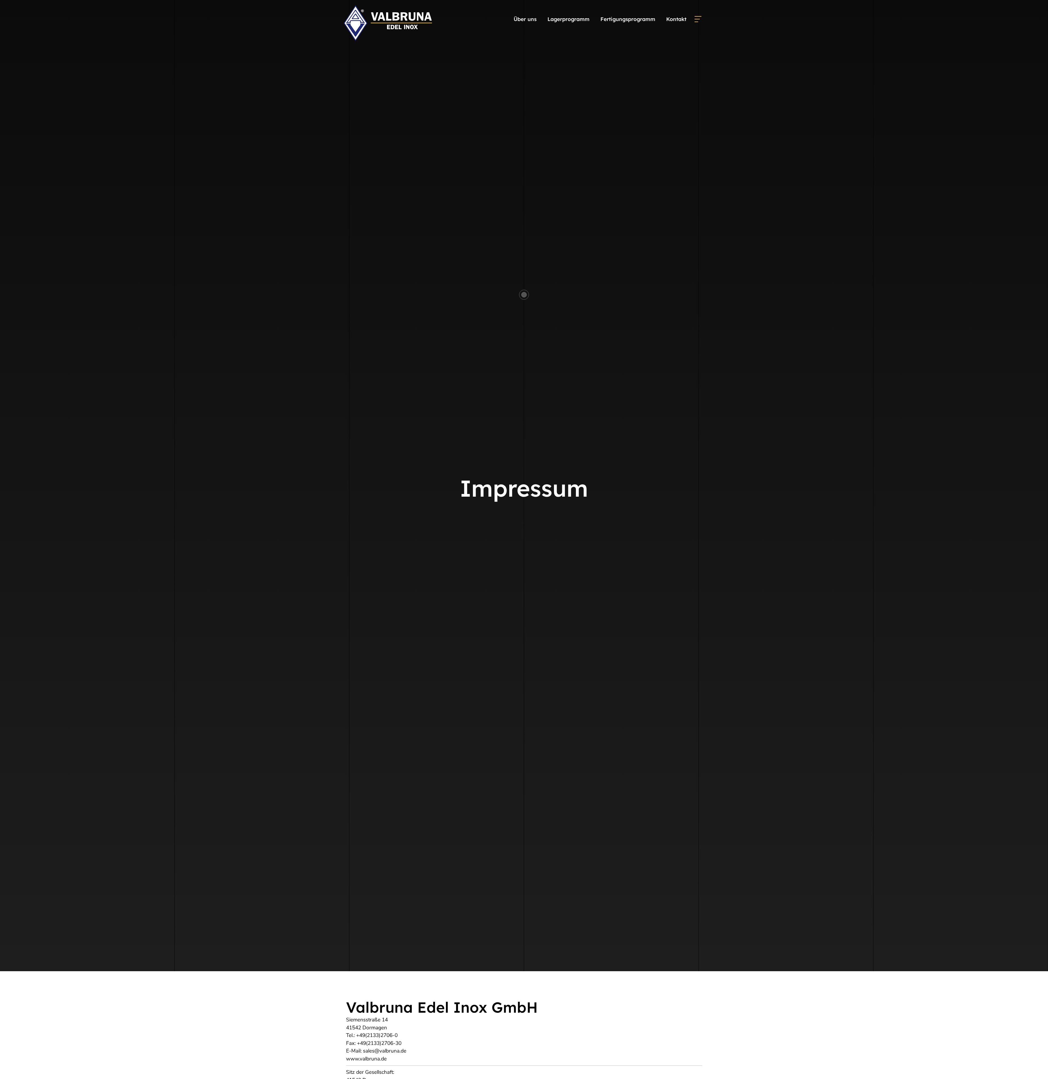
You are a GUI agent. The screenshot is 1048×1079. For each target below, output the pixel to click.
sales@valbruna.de (384, 1050)
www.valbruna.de (366, 1058)
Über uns (525, 19)
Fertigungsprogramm (627, 19)
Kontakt (676, 19)
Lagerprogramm (568, 19)
